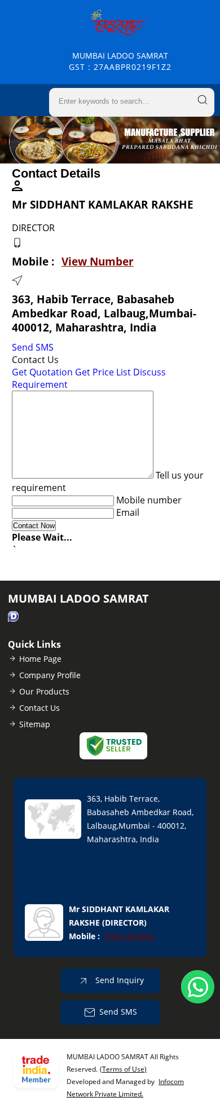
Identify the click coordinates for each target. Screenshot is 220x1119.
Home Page (40, 658)
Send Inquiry (118, 979)
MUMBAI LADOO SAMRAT (120, 61)
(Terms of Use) (123, 1069)
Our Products (44, 691)
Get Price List (103, 372)
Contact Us (39, 707)
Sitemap (34, 724)
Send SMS (33, 347)
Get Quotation (42, 372)
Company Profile (50, 675)
